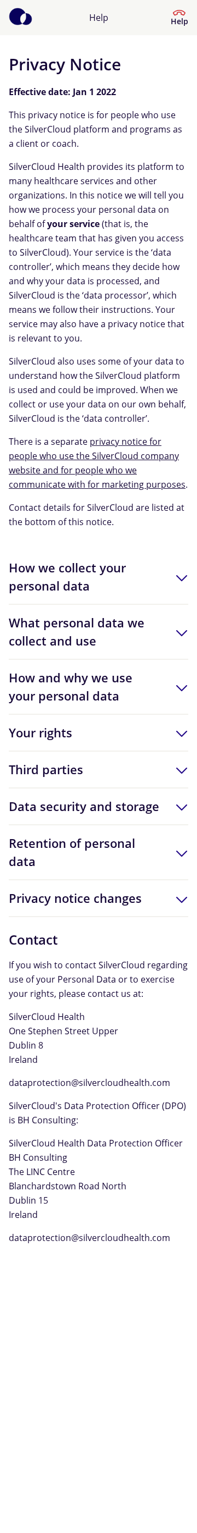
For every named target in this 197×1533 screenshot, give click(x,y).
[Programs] (20, 17)
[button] (98, 577)
